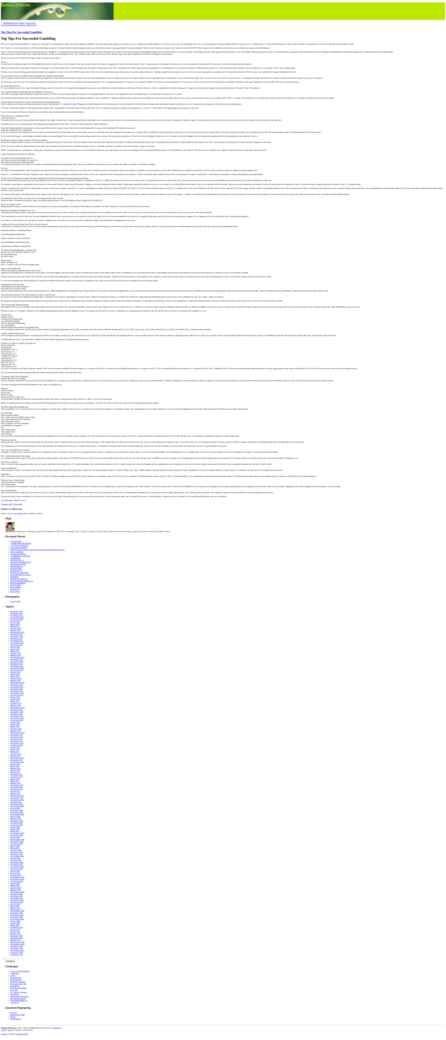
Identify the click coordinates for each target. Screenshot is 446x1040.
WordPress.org (15, 1019)
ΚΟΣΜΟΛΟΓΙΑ (16, 571)
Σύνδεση (13, 1013)
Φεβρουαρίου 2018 (17, 733)
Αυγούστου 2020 (16, 670)
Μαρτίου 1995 (15, 940)
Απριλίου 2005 (15, 850)
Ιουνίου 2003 (15, 873)
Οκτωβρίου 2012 (16, 775)
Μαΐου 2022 (14, 626)
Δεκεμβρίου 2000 (16, 915)
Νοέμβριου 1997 (16, 927)
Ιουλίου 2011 (15, 791)
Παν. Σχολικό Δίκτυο (18, 999)
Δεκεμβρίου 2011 (16, 785)
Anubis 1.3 (5, 1034)
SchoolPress (14, 986)
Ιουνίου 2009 (15, 808)
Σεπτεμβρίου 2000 (17, 919)
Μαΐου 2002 (14, 886)
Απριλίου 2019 (15, 703)
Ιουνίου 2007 (15, 829)
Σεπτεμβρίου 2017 (17, 743)
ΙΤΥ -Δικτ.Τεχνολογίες (18, 992)
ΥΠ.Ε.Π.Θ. (14, 1003)
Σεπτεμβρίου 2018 (17, 718)
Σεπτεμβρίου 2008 (17, 814)
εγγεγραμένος (18, 513)
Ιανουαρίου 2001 (16, 913)
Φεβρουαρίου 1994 (17, 944)
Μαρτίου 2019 (15, 706)
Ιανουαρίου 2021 (16, 659)
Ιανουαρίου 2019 (16, 710)
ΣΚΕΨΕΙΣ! (14, 577)
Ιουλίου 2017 (15, 747)
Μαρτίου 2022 (15, 630)
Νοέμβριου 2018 (16, 714)
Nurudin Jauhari (22, 1034)
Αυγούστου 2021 (16, 645)
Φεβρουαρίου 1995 (17, 942)
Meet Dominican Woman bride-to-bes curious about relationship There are (37, 550)
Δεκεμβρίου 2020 (16, 662)
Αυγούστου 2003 (16, 869)
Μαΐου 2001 (14, 907)
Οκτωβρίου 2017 (16, 741)
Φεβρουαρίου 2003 (17, 877)
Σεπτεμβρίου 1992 (17, 950)
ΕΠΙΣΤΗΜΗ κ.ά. (16, 566)
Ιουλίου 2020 (15, 672)
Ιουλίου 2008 (15, 817)
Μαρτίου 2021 (15, 655)
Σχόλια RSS (18, 504)
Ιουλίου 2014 (15, 770)
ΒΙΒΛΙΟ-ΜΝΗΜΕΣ (18, 583)
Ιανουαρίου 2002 (16, 894)
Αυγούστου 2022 (16, 620)
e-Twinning (14, 973)
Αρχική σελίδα (15, 541)
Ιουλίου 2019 (15, 697)
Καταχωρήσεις (17, 1015)
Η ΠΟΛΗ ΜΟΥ (16, 569)
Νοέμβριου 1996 (16, 936)
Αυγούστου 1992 (16, 953)
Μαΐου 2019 (14, 701)
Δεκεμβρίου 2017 (16, 737)
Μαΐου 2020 (14, 676)
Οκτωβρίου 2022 (16, 616)
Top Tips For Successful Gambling (21, 32)
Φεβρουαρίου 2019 (17, 708)
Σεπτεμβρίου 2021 (17, 643)
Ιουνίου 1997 (15, 932)
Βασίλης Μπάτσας (15, 4)
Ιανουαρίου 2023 (16, 611)
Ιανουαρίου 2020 (16, 685)
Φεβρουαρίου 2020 (17, 683)
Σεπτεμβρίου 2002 (17, 879)
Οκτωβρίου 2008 (16, 812)
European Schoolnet (17, 982)
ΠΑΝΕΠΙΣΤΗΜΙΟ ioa (18, 1001)
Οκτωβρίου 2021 (16, 641)
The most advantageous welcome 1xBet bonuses (19, 25)
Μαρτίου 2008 (15, 819)
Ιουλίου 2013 (15, 773)
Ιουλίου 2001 (15, 904)
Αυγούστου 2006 (16, 835)
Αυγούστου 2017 (16, 745)
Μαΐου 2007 (14, 831)
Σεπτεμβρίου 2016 (17, 762)
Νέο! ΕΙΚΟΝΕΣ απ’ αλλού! (20, 575)
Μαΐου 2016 (14, 766)
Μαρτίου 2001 (15, 909)
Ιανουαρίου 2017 (16, 760)
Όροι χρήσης (15, 592)
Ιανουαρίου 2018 (16, 735)
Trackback (6, 504)
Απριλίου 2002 (15, 888)
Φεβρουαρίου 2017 (17, 758)
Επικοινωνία (14, 589)
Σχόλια (12, 1017)
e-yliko (12, 975)
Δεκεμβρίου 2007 (16, 821)
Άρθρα (3, 1030)
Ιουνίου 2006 (15, 837)
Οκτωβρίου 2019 (16, 691)
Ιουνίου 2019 (15, 699)
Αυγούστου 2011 (16, 789)
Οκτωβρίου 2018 (16, 716)
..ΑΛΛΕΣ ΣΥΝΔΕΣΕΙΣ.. (19, 546)
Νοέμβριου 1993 (16, 946)
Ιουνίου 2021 (15, 649)
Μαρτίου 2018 (15, 731)
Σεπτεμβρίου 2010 (17, 800)
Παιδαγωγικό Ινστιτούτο (19, 996)
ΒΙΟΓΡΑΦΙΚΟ (15, 585)
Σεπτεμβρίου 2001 (17, 900)
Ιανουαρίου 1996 (16, 938)
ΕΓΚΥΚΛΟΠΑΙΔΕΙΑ (18, 988)
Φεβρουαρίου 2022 (17, 632)
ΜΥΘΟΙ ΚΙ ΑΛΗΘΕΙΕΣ (19, 573)
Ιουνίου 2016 (15, 764)
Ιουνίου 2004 (15, 858)
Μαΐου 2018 (14, 726)
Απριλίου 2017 (15, 754)
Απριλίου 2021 (15, 653)
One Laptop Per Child (18, 984)
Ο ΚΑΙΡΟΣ (14, 994)
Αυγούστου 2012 (16, 777)
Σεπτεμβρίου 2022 (17, 618)
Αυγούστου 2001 (16, 902)
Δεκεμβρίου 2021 (16, 636)
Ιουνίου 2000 (15, 923)
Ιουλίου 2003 (15, 871)
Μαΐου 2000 (14, 925)
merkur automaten (16, 552)
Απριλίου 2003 (15, 875)
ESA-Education (16, 980)
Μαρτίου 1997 (15, 934)
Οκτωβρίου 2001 (16, 898)
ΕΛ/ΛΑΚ (13, 990)
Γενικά (12, 601)
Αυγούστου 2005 (16, 844)
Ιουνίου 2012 (15, 779)
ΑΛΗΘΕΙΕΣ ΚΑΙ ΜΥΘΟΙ (20, 556)
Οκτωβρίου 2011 (16, 787)
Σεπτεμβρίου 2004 (17, 856)
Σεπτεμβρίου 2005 (17, 842)
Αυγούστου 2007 (16, 825)
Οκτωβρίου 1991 (16, 955)
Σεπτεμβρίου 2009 (17, 806)
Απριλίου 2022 (15, 628)
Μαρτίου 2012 (15, 783)
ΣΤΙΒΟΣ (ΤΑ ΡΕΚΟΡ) (18, 579)
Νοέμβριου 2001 (16, 896)
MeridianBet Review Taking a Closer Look (19, 23)
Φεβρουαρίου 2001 (17, 911)
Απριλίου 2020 (15, 678)
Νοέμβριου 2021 (16, 639)
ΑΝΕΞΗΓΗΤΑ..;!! (17, 560)
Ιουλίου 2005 (15, 846)
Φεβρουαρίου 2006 (17, 840)
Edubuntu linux (16, 978)
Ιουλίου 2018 (15, 722)
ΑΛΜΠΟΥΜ (15, 558)
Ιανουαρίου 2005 (16, 852)
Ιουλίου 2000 (15, 921)
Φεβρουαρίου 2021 (17, 657)
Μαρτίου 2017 (15, 756)
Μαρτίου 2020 (15, 680)
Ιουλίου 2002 (15, 884)
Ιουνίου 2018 (15, 724)
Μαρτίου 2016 (15, 768)
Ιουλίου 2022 (15, 622)
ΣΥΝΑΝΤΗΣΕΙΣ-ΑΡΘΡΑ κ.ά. (21, 581)
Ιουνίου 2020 (15, 674)
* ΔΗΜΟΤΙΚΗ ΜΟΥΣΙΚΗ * (21, 543)
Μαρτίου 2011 (15, 793)
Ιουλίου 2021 (15, 647)
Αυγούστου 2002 (16, 881)
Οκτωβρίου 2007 (16, 823)
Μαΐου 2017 (14, 752)
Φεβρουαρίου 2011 (17, 796)
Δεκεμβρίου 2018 (16, 712)
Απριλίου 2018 (15, 729)
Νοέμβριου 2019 (16, 689)
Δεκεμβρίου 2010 (16, 798)
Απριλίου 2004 (15, 860)
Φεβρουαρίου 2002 (17, 892)
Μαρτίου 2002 (15, 890)
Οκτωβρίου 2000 (16, 917)
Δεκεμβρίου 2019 (16, 687)
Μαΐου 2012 (14, 781)
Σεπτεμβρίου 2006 (17, 833)
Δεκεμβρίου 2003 (16, 863)
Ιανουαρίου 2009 (16, 810)
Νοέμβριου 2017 (16, 739)
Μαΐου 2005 (14, 848)
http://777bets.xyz (78, 104)
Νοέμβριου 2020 (16, 664)
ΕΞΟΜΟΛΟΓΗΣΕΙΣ (18, 564)
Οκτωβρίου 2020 (16, 666)
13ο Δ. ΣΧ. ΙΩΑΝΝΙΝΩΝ (20, 971)
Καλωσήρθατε (15, 587)
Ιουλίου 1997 (15, 930)
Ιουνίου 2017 (15, 750)
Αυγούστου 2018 (16, 720)
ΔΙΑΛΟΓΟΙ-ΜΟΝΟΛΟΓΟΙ (20, 562)
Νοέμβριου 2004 (16, 854)
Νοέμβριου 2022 (16, 613)
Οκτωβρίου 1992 (16, 948)
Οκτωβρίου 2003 (16, 865)
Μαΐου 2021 (14, 651)
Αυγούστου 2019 (16, 695)
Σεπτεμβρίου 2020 (17, 668)
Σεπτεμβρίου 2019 (17, 693)
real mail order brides (18, 554)
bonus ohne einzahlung (18, 548)
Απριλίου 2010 (15, 802)
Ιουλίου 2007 (15, 827)
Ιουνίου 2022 (15, 624)
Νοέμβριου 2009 (16, 804)
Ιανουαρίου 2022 (16, 634)
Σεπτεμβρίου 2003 (17, 867)
